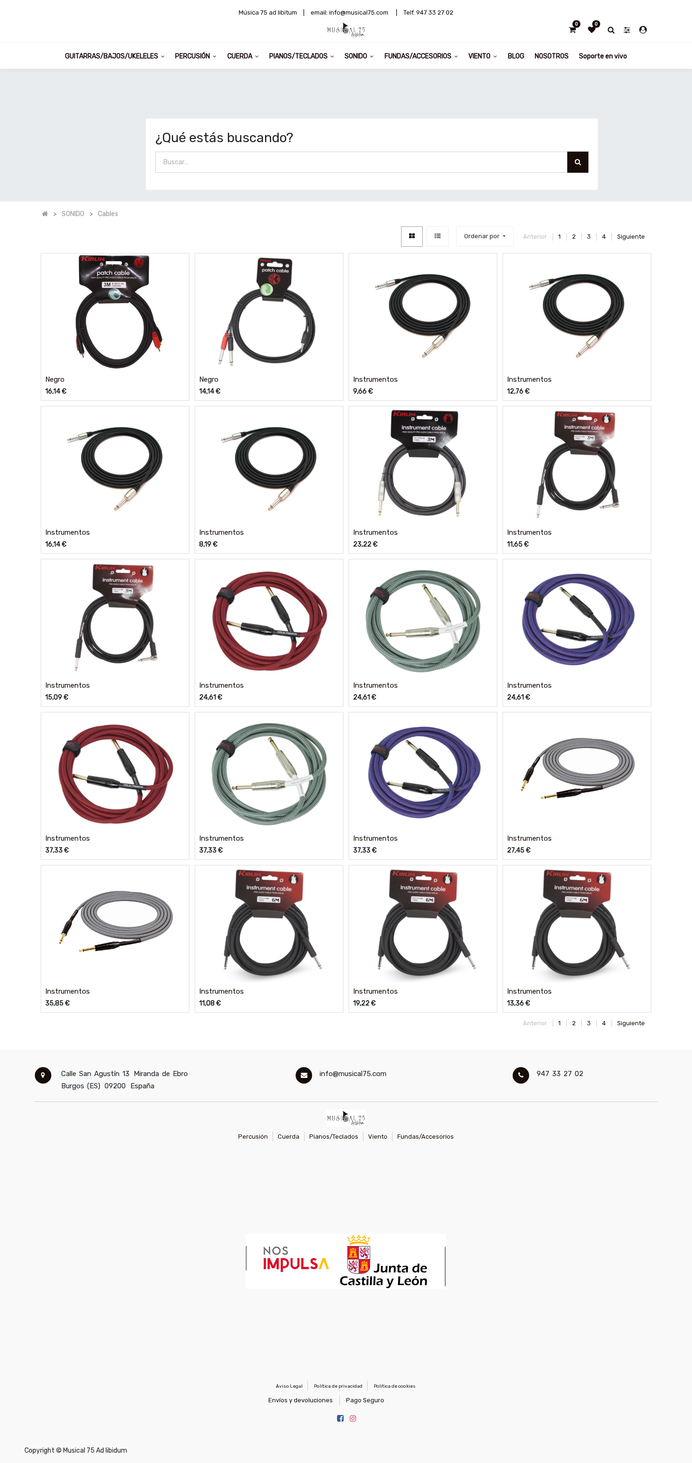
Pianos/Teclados (333, 1136)
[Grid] (412, 236)
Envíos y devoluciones (300, 1400)
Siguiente (631, 236)
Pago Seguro (365, 1400)
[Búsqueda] (577, 162)
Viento (377, 1136)
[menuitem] (515, 56)
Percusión (253, 1136)
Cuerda (288, 1136)
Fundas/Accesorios (425, 1136)
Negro (54, 379)
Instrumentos (375, 379)
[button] (484, 236)
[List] (437, 236)
